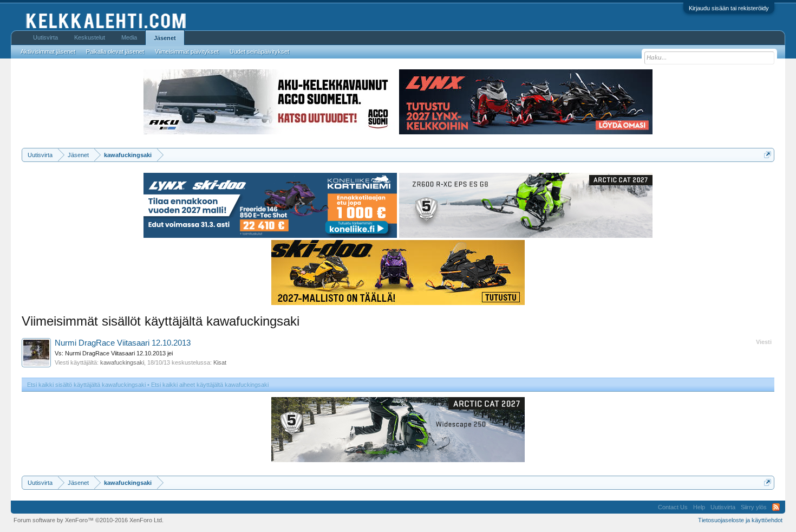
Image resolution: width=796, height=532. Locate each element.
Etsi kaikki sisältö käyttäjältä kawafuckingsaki (86, 384)
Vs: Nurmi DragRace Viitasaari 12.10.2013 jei (114, 353)
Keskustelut (89, 37)
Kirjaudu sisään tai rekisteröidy (729, 8)
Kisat (219, 362)
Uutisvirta (45, 37)
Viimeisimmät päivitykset (187, 51)
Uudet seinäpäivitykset (259, 51)
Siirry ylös (754, 507)
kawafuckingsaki (122, 362)
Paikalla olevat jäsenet (115, 51)
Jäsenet (165, 38)
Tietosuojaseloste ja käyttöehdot (740, 520)
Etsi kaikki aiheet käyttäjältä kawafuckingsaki (210, 384)
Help (699, 507)
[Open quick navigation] (767, 154)
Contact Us (673, 507)
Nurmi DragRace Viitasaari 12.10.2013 (123, 343)
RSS (776, 507)
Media (129, 37)
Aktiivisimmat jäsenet (48, 51)
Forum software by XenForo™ (89, 520)
